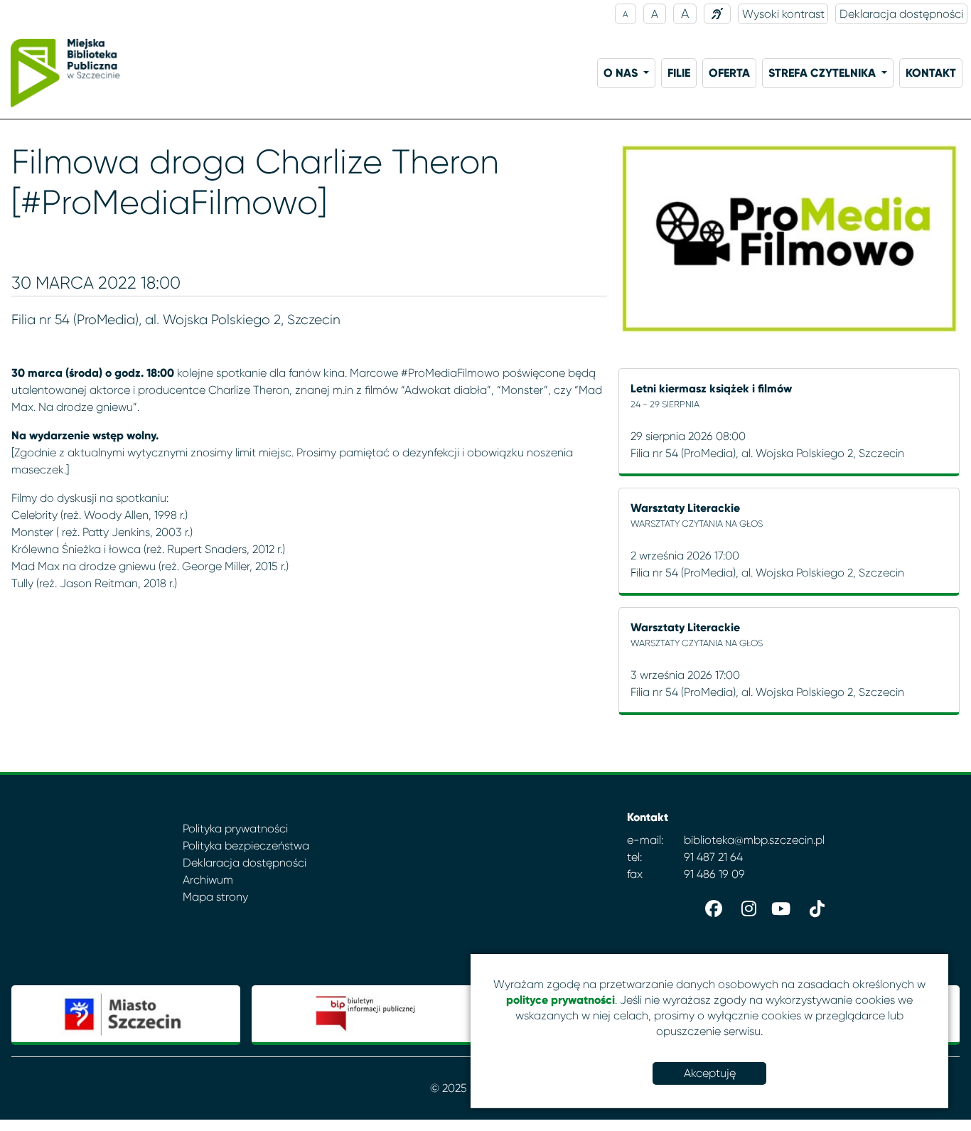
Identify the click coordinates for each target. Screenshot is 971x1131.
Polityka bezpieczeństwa (246, 845)
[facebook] (710, 905)
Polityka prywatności (235, 828)
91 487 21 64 (713, 857)
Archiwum (208, 879)
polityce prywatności (560, 1000)
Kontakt (931, 73)
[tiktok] (813, 905)
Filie (678, 73)
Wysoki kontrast (783, 14)
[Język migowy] (717, 14)
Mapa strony (215, 897)
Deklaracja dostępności (901, 14)
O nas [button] (621, 73)
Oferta (729, 73)
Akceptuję (710, 1073)
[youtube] (779, 905)
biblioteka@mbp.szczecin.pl (754, 840)
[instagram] (745, 905)
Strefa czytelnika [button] (823, 73)
